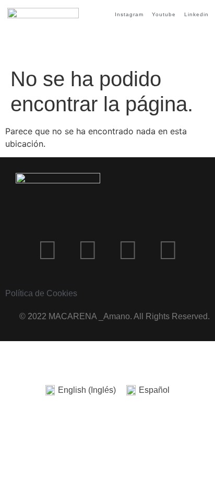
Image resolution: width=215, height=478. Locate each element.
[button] (199, 40)
